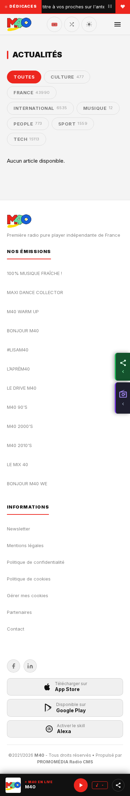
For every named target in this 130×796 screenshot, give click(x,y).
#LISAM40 (17, 349)
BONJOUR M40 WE (27, 483)
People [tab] (28, 124)
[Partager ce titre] (118, 785)
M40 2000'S (20, 426)
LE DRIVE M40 (21, 388)
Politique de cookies (29, 579)
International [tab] (40, 108)
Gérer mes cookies (27, 595)
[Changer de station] (100, 785)
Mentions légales (25, 545)
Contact (15, 629)
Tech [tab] (27, 139)
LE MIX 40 (17, 464)
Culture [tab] (67, 77)
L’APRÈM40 (18, 369)
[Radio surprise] (71, 24)
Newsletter (18, 528)
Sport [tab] (73, 124)
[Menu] (117, 24)
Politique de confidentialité (35, 562)
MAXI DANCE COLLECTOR (35, 292)
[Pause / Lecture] (109, 6)
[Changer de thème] (89, 24)
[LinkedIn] (30, 666)
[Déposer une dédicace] (122, 6)
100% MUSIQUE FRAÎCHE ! (34, 273)
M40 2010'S (19, 445)
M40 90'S (17, 407)
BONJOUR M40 (23, 330)
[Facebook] (13, 666)
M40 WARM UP (23, 311)
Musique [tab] (98, 108)
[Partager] (122, 367)
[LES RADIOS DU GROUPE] (122, 398)
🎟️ (54, 24)
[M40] (19, 24)
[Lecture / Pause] (81, 785)
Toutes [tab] (24, 77)
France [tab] (32, 92)
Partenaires (19, 612)
